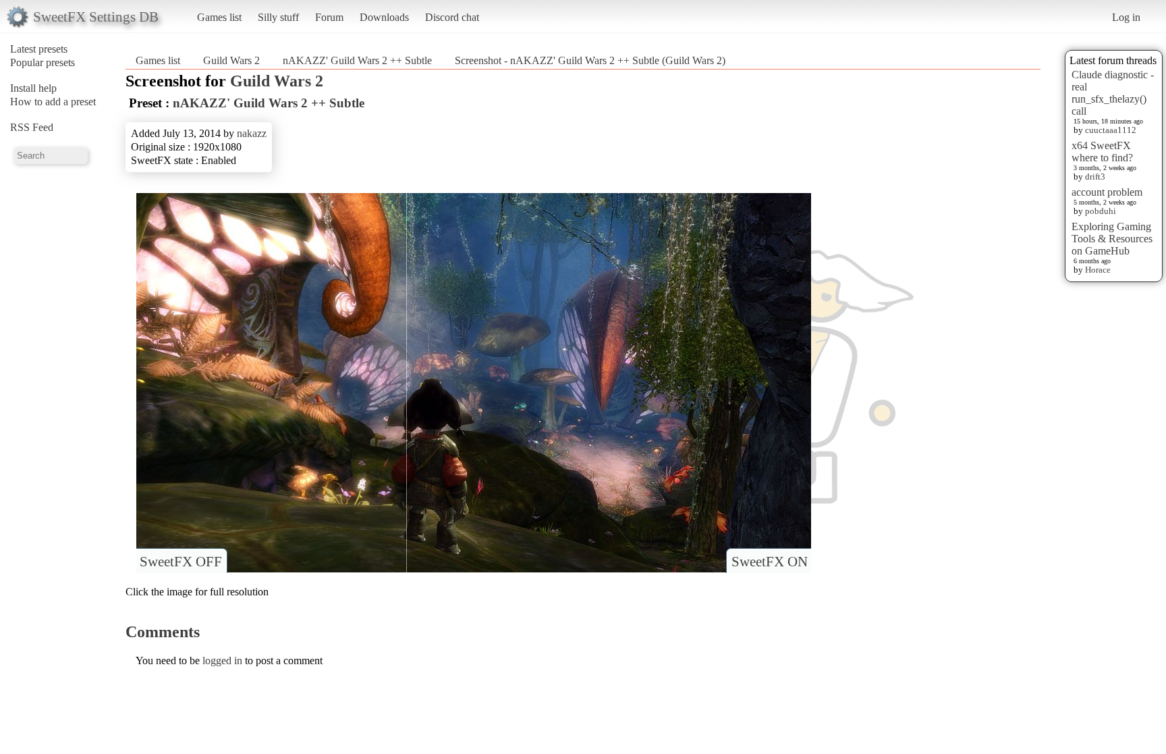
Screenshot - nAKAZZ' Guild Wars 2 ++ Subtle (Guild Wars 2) (590, 60)
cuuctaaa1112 (1110, 130)
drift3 (1095, 176)
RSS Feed (31, 127)
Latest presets (38, 49)
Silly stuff (278, 17)
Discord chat (452, 17)
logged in (222, 660)
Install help (33, 88)
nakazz (252, 133)
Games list (219, 17)
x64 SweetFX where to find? (1102, 151)
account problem (1107, 192)
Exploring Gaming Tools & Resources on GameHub (1112, 239)
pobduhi (1100, 211)
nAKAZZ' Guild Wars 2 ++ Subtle (357, 60)
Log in (1126, 17)
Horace (1098, 270)
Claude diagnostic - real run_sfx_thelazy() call (1113, 93)
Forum (329, 17)
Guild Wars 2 (231, 60)
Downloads (384, 17)
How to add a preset (53, 101)
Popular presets (42, 62)
